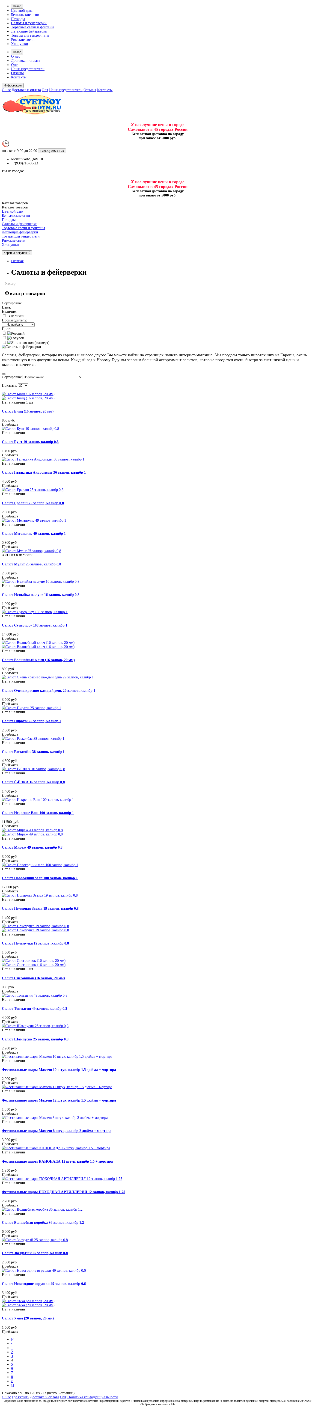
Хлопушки (19, 44)
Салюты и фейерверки (29, 23)
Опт (14, 65)
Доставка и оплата (25, 60)
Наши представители (28, 69)
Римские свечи (23, 40)
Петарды (18, 19)
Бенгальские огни (25, 15)
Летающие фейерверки (29, 31)
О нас (15, 56)
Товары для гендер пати (30, 35)
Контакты (19, 77)
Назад (17, 6)
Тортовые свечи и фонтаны (32, 27)
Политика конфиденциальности (92, 1397)
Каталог (15, 207)
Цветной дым (22, 10)
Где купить (20, 1397)
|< (12, 1339)
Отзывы (17, 73)
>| (12, 1385)
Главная (17, 261)
